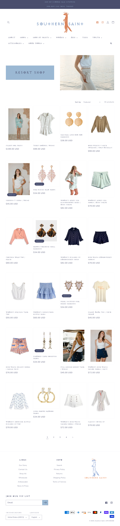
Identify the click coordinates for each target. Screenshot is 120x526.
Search (59, 465)
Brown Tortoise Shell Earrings (44, 248)
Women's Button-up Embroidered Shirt (70, 258)
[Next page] (72, 437)
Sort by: (78, 102)
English (34, 517)
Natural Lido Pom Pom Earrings (71, 136)
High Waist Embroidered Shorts (100, 258)
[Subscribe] (45, 502)
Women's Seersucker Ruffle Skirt (43, 313)
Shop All (22, 474)
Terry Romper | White (44, 146)
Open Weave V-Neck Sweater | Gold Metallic (100, 147)
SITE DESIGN (110, 521)
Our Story (23, 465)
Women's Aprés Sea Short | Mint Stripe (97, 201)
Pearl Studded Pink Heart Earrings (70, 303)
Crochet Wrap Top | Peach (15, 258)
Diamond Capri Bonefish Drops (45, 357)
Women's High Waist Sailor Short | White (71, 423)
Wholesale (23, 478)
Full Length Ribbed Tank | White (72, 368)
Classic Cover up (96, 422)
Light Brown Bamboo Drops (43, 412)
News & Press (23, 486)
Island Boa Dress (14, 146)
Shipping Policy (59, 478)
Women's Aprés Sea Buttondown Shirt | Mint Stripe (71, 203)
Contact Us (23, 469)
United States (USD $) (16, 517)
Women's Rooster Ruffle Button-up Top (18, 423)
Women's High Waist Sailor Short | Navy (98, 368)
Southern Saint (100, 521)
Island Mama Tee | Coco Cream (99, 313)
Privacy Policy (59, 469)
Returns (59, 474)
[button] (8, 22)
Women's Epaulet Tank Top (17, 313)
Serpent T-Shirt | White (17, 200)
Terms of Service (59, 482)
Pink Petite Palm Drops (44, 190)
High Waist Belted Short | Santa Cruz (18, 368)
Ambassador (23, 482)
